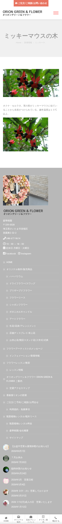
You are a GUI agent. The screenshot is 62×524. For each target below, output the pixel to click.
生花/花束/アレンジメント (22, 326)
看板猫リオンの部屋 (16, 395)
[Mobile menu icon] (56, 13)
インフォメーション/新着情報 (24, 355)
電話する (55, 521)
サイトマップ (16, 437)
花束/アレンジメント (31, 521)
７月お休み (17, 457)
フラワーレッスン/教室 (18, 362)
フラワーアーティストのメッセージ (24, 348)
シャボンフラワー (18, 304)
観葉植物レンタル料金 (20, 423)
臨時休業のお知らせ (21, 468)
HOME (9, 262)
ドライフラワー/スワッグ (22, 283)
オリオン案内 (43, 521)
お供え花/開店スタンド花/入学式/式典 (28, 340)
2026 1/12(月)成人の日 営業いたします (31, 502)
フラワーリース (17, 297)
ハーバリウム (16, 276)
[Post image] (6, 447)
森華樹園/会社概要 (18, 430)
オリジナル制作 (18, 521)
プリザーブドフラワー (20, 290)
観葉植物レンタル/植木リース (21, 416)
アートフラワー (17, 319)
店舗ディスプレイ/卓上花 (22, 333)
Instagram (26, 253)
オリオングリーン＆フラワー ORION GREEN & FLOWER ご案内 (29, 379)
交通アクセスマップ (19, 388)
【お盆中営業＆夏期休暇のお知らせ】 (30, 446)
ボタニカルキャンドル (20, 311)
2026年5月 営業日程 (22, 479)
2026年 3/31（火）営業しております (29, 491)
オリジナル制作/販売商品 (19, 269)
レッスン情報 (16, 370)
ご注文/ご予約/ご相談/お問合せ (22, 402)
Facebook (11, 253)
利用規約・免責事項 (19, 409)
